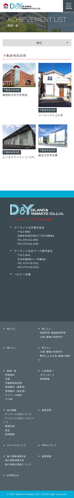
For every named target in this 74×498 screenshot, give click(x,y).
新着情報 (45, 379)
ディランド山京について (18, 414)
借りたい (12, 328)
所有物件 (10, 375)
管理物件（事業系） (16, 387)
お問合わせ (13, 475)
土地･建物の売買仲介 (51, 351)
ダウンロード (47, 375)
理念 (7, 430)
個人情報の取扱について (18, 464)
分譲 (7, 379)
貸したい (46, 328)
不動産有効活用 (13, 383)
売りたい (46, 347)
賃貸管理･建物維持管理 (53, 332)
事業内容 (10, 426)
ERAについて (49, 445)
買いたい (12, 347)
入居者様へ (48, 371)
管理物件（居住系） (16, 391)
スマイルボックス (16, 445)
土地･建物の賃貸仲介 (51, 337)
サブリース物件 (13, 395)
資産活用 (46, 410)
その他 (8, 399)
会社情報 (12, 410)
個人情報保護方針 (16, 456)
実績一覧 (12, 371)
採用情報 (10, 434)
